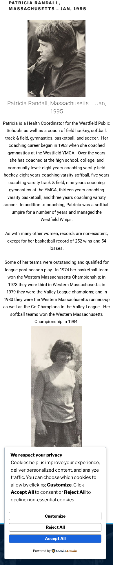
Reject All (55, 527)
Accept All (55, 538)
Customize (55, 516)
